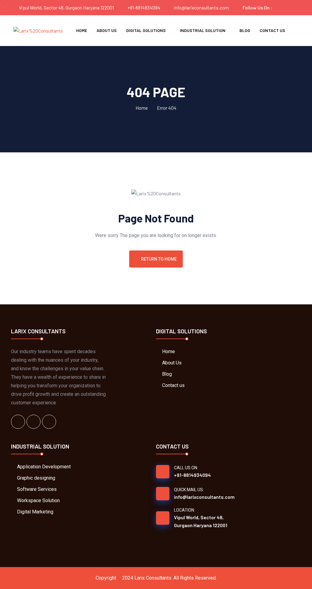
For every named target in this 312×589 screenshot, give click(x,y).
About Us (107, 30)
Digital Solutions (146, 30)
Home (81, 30)
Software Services (37, 489)
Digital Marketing (35, 512)
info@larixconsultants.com (201, 7)
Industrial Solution (202, 30)
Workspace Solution (38, 500)
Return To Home (159, 259)
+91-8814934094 (143, 7)
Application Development (44, 467)
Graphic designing (36, 478)
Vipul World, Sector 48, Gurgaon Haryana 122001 (200, 521)
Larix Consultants (152, 578)
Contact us (272, 30)
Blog (244, 30)
